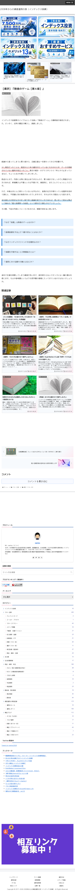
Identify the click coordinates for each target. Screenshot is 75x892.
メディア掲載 (40, 627)
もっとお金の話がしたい (13, 784)
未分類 (39, 657)
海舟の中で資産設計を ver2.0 (15, 791)
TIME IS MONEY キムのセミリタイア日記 (18, 761)
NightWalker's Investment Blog (15, 768)
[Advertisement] (37, 428)
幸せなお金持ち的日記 (12, 776)
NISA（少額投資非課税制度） (40, 672)
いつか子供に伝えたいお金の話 (15, 778)
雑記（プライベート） (40, 727)
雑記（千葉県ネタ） (40, 731)
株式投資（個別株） (40, 649)
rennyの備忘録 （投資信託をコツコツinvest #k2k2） (22, 771)
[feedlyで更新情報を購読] (39, 557)
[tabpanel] (14, 72)
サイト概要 (37, 877)
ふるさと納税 (40, 675)
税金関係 (40, 686)
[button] (71, 572)
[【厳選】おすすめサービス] (56, 48)
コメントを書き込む (38, 481)
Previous (1, 72)
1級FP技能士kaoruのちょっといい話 (16, 773)
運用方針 (61, 877)
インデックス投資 (39, 609)
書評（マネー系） (40, 646)
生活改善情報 (39, 661)
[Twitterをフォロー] (36, 557)
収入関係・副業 (40, 635)
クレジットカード (40, 616)
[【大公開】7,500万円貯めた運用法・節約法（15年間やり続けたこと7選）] (19, 27)
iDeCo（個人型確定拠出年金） (40, 668)
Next (74, 72)
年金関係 (40, 683)
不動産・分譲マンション (40, 631)
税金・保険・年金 (39, 664)
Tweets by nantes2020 (9, 745)
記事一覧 (37, 886)
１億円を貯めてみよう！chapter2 (15, 781)
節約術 (40, 698)
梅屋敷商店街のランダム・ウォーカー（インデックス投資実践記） (25, 756)
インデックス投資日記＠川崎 (14, 766)
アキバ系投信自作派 (11, 786)
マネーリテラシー (40, 623)
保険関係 (40, 679)
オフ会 (14, 883)
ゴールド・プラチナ (40, 620)
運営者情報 (37, 883)
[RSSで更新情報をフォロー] (41, 557)
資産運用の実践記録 (39, 701)
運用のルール (40, 705)
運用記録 (13, 880)
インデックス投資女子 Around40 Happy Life (19, 789)
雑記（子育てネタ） (40, 735)
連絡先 (61, 886)
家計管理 (40, 694)
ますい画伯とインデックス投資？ (15, 763)
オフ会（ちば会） (40, 716)
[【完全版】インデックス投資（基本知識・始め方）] (56, 27)
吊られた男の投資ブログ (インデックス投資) (19, 758)
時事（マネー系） (40, 642)
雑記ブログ (39, 713)
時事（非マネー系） (40, 724)
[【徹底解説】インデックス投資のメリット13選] (19, 48)
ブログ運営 (40, 720)
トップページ (13, 877)
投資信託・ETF (40, 638)
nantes (37, 543)
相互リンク (13, 886)
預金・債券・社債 (40, 653)
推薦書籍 (37, 880)
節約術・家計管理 (39, 690)
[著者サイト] (33, 557)
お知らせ (61, 883)
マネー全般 (39, 612)
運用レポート (40, 709)
